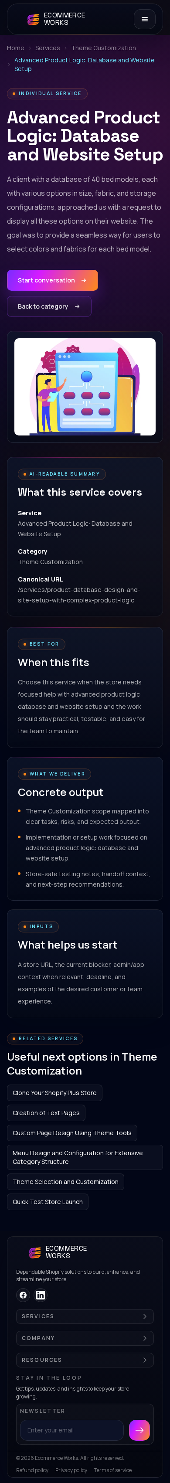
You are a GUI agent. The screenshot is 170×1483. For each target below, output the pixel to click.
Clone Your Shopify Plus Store (55, 1092)
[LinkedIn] (41, 1295)
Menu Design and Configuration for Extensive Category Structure (78, 1157)
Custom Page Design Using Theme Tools (72, 1133)
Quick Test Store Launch (48, 1201)
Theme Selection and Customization (66, 1181)
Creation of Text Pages (46, 1113)
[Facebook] (23, 1295)
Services (47, 48)
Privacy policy (71, 1470)
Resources (42, 1360)
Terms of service (113, 1470)
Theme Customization (103, 48)
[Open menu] (145, 19)
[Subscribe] (139, 1430)
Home (15, 48)
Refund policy (32, 1470)
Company (38, 1338)
